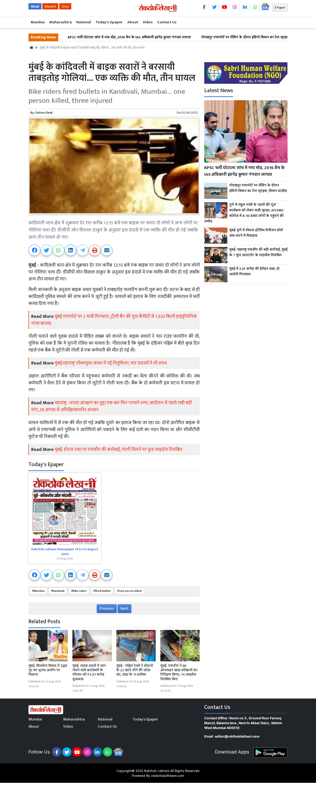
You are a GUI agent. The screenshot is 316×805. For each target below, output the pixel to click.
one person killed (130, 591)
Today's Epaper (109, 22)
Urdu (65, 6)
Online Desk (44, 112)
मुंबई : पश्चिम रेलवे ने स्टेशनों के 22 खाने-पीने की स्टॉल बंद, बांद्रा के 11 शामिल (134, 670)
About (132, 22)
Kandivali (59, 591)
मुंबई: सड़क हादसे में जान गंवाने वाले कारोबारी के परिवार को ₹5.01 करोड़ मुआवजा (89, 672)
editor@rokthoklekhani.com (237, 736)
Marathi (50, 6)
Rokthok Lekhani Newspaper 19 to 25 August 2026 (64, 552)
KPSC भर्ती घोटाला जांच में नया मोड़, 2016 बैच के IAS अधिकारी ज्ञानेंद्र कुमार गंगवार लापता (105, 37)
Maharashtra (60, 22)
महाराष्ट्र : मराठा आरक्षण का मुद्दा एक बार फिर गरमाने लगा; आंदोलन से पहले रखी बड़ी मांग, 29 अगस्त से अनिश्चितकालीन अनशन (111, 406)
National (83, 22)
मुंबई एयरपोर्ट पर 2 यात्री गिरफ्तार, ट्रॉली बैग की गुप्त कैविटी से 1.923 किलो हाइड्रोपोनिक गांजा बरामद (114, 320)
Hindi (35, 6)
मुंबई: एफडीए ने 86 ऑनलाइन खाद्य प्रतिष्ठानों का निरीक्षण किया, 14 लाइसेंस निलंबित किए (178, 672)
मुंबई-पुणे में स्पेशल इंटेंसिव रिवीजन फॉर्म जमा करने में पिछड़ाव (256, 233)
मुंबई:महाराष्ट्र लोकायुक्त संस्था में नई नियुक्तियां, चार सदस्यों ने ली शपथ (111, 363)
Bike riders (80, 591)
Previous (107, 608)
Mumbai (38, 22)
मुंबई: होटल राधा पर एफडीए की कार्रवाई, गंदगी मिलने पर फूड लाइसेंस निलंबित (118, 449)
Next (124, 608)
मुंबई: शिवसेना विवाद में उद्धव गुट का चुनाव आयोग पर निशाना (47, 670)
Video (148, 22)
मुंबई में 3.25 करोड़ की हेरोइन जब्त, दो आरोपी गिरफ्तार (254, 271)
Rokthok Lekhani (156, 771)
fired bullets (103, 591)
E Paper (280, 7)
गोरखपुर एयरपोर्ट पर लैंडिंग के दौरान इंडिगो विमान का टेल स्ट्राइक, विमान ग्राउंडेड (231, 37)
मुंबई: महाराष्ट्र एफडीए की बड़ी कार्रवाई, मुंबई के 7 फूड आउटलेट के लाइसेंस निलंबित (258, 252)
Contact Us (167, 22)
